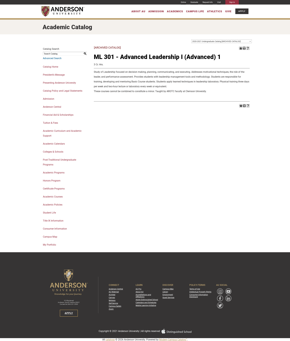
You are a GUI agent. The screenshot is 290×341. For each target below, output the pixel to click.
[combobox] (221, 41)
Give (228, 11)
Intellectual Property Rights (200, 292)
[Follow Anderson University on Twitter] (220, 305)
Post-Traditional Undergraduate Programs (59, 162)
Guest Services (168, 298)
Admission (156, 11)
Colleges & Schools (53, 151)
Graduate (194, 2)
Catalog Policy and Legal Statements (62, 90)
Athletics (214, 11)
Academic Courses (53, 196)
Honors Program (51, 180)
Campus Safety (115, 306)
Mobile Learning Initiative (146, 305)
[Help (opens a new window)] (247, 48)
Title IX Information (53, 220)
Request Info (208, 2)
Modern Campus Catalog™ (173, 339)
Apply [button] (241, 11)
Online (183, 2)
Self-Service (113, 303)
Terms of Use (194, 289)
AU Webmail (114, 292)
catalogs (110, 339)
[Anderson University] (63, 11)
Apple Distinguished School (147, 300)
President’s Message (54, 74)
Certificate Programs (54, 188)
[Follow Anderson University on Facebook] (220, 298)
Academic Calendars (54, 143)
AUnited (112, 295)
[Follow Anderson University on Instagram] (220, 291)
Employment (168, 295)
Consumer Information (55, 228)
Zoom (111, 309)
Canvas (112, 298)
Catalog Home (50, 66)
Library (165, 292)
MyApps (112, 300)
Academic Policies (52, 204)
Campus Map (50, 236)
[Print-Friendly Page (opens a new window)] (244, 48)
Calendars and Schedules (146, 303)
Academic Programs (53, 172)
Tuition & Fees (50, 122)
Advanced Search (52, 58)
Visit (219, 2)
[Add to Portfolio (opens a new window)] (240, 48)
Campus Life (195, 11)
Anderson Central (52, 106)
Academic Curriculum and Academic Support (62, 133)
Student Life (49, 212)
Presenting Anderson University (59, 82)
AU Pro (138, 289)
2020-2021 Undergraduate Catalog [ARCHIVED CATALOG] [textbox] (216, 41)
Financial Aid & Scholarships (58, 114)
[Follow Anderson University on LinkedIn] (228, 298)
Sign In (232, 2)
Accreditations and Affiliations (143, 296)
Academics (175, 11)
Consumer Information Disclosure (198, 296)
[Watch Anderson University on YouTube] (228, 291)
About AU (138, 11)
